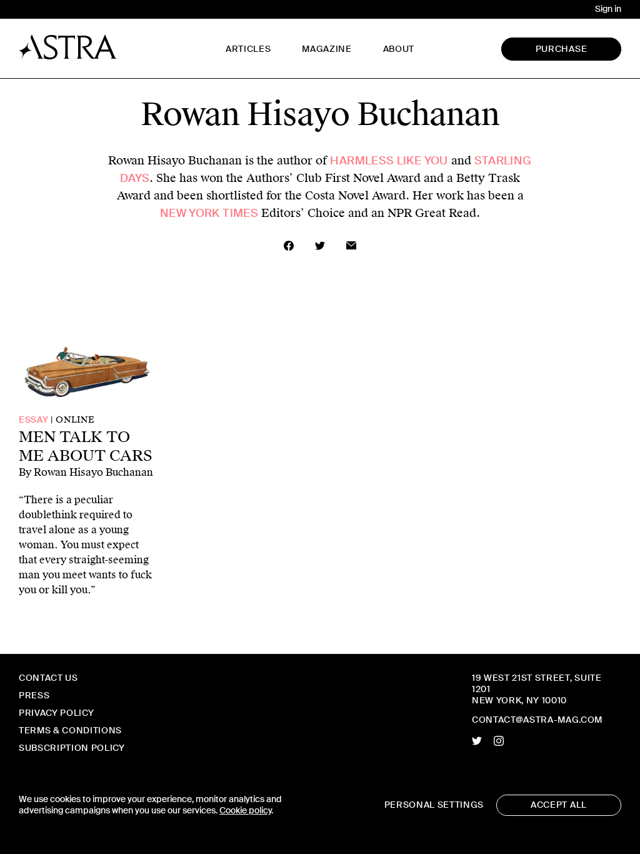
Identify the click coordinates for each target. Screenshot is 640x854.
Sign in (608, 9)
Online (75, 420)
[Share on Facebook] (289, 246)
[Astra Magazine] (68, 46)
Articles (248, 49)
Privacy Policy (56, 713)
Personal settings (434, 805)
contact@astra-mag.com (537, 720)
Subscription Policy (72, 748)
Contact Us (48, 678)
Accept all (559, 805)
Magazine (326, 49)
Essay (33, 419)
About (398, 49)
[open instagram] (499, 741)
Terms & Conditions (70, 730)
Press (34, 695)
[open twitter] (477, 741)
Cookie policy (245, 810)
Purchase (561, 49)
